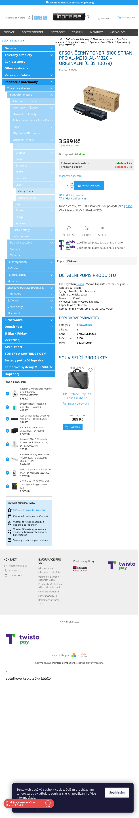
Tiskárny (15, 255)
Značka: (68, 70)
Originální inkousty (25, 114)
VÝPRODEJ (12, 340)
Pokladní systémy (21, 242)
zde (32, 798)
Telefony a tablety (18, 55)
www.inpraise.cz (69, 621)
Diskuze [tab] (72, 261)
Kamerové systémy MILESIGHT (28, 367)
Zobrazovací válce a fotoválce (31, 120)
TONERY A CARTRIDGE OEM (25, 353)
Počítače (12, 268)
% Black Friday (16, 333)
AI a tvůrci (13, 313)
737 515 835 (15, 575)
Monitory (13, 281)
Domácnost (13, 326)
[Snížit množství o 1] (72, 188)
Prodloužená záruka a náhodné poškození (50, 586)
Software (12, 300)
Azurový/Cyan (27, 197)
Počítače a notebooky (21, 82)
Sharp (19, 217)
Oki (18, 204)
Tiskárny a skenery (19, 88)
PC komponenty (17, 262)
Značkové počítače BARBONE (25, 288)
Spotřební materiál (21, 95)
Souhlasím (117, 792)
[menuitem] (9, 32)
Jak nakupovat (46, 568)
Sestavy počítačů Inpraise (24, 360)
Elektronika (14, 320)
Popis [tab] (60, 261)
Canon (20, 159)
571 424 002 (15, 570)
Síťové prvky (15, 307)
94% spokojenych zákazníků (29, 510)
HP (17, 146)
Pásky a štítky (21, 230)
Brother (20, 153)
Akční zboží (13, 347)
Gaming (10, 48)
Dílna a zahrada (16, 68)
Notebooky (14, 294)
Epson (19, 185)
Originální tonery (23, 140)
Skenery (15, 249)
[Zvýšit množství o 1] (72, 183)
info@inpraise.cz (18, 565)
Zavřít (78, 221)
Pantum (20, 210)
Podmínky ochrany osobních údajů (48, 578)
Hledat (29, 17)
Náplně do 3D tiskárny (27, 133)
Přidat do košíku (91, 185)
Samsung (21, 165)
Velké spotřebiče (17, 75)
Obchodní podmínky (49, 572)
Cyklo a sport (15, 61)
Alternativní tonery (24, 101)
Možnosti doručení (70, 176)
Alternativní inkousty (26, 107)
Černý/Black (25, 191)
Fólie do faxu (21, 236)
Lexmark (21, 178)
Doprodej (12, 374)
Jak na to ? (118, 242)
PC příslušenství (17, 275)
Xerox (19, 172)
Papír (16, 127)
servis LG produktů (48, 591)
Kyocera (21, 223)
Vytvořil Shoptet (61, 655)
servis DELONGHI (47, 595)
